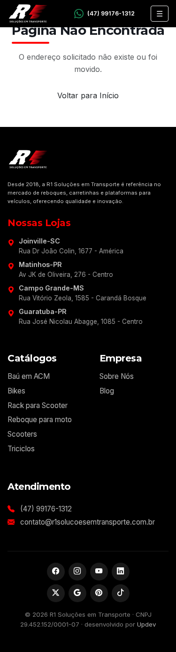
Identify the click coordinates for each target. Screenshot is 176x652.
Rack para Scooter (38, 405)
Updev (146, 624)
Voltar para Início (88, 95)
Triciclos (21, 448)
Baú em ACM (29, 376)
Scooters (22, 434)
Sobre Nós (116, 376)
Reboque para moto (40, 419)
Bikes (16, 390)
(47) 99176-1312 (46, 508)
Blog (106, 390)
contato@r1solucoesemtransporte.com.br (87, 522)
